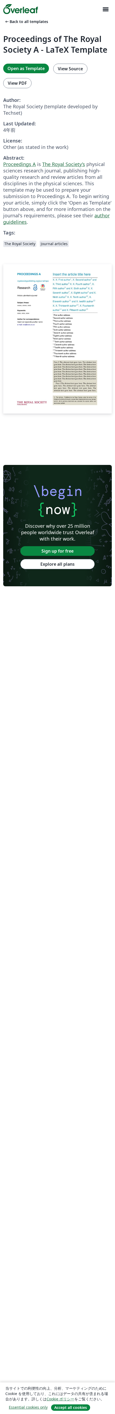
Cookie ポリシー (60, 1398)
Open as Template (26, 68)
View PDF (17, 83)
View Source (70, 69)
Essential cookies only (28, 1407)
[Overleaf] (20, 9)
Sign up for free (57, 551)
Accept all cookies (70, 1407)
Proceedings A (19, 164)
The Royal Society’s (63, 164)
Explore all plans (57, 564)
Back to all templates (26, 21)
